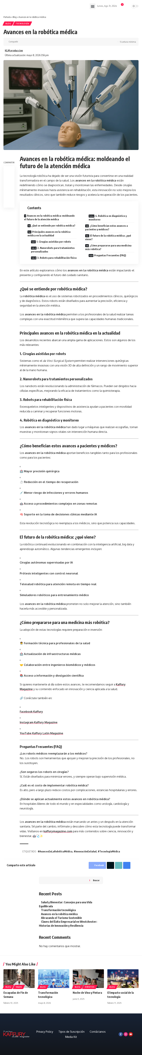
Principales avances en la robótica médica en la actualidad (49, 233)
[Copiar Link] (32, 42)
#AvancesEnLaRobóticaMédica (55, 851)
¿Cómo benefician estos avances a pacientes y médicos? (106, 227)
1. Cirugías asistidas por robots (54, 241)
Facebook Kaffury (31, 711)
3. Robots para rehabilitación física (57, 257)
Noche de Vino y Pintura (87, 992)
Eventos (90, 987)
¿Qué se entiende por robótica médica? (53, 225)
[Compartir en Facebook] (21, 42)
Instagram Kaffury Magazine (38, 722)
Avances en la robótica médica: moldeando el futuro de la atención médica (49, 217)
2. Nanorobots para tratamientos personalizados (53, 249)
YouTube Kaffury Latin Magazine (41, 733)
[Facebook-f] (121, 1034)
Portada (7, 17)
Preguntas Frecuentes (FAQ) (110, 255)
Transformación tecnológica (58, 910)
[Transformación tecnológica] (53, 978)
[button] (92, 6)
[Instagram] (126, 1034)
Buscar (96, 880)
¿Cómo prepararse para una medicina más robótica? (108, 247)
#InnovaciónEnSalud (85, 851)
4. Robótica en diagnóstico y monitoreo (108, 217)
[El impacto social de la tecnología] (123, 978)
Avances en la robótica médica (59, 914)
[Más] (43, 42)
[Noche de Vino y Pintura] (88, 978)
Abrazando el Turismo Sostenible (61, 918)
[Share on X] (27, 42)
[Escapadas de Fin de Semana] (19, 978)
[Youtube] (131, 1034)
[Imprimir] (37, 42)
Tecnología (22, 24)
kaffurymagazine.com (57, 831)
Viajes (19, 987)
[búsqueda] (127, 6)
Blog (15, 17)
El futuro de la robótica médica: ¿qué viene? (108, 237)
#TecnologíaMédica (109, 851)
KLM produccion (14, 50)
